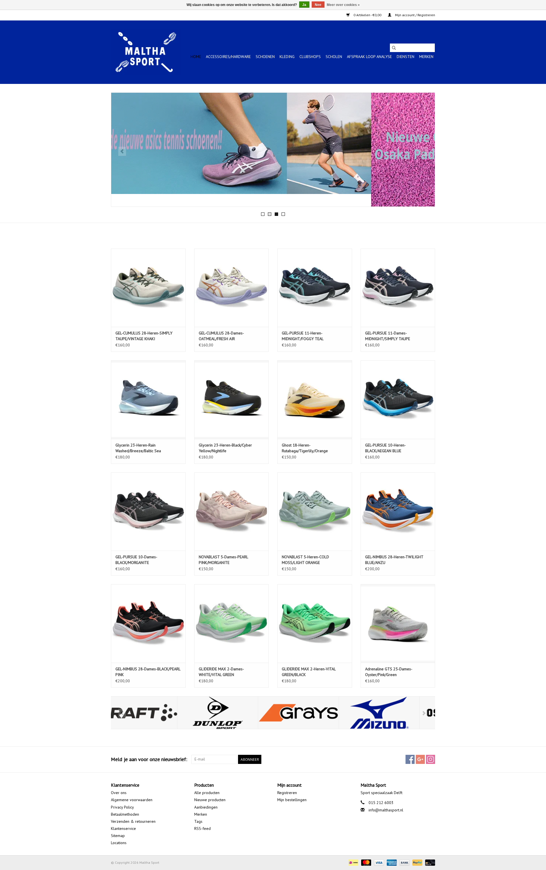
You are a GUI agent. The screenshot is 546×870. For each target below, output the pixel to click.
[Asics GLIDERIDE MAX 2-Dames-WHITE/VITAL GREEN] (231, 623)
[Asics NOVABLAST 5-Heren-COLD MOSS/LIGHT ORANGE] (314, 511)
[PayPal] (416, 862)
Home (196, 56)
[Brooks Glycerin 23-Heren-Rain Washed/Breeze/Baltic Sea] (148, 399)
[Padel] (273, 149)
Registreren (287, 792)
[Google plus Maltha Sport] (420, 759)
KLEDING (287, 56)
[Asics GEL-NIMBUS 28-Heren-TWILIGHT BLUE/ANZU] (398, 511)
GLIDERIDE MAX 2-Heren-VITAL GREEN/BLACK (309, 671)
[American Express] (391, 862)
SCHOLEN (334, 56)
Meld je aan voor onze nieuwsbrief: (149, 759)
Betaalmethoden (125, 814)
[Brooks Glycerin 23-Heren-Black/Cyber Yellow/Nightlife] (231, 399)
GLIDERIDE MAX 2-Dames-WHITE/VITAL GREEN (221, 671)
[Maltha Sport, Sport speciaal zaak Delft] (146, 52)
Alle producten (207, 792)
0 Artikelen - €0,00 (367, 15)
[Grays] (232, 713)
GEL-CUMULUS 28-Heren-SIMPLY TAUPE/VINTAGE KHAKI (143, 335)
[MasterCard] (365, 862)
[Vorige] (122, 151)
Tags (198, 821)
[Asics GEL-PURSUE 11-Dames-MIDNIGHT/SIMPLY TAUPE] (398, 288)
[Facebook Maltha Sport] (410, 759)
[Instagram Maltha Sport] (430, 759)
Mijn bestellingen (292, 799)
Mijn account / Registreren (414, 15)
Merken (426, 56)
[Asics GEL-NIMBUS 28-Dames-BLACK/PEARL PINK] (148, 623)
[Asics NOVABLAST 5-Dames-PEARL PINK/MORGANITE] (231, 511)
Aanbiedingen (206, 807)
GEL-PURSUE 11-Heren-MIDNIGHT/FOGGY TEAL (303, 335)
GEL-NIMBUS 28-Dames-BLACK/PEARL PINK (147, 671)
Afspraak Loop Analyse (369, 56)
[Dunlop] (151, 713)
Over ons (119, 792)
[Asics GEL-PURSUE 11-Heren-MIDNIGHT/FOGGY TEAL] (314, 288)
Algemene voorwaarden (131, 799)
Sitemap (118, 835)
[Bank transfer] (404, 862)
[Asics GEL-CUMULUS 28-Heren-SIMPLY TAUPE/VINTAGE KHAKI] (148, 288)
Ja (304, 5)
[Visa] (378, 862)
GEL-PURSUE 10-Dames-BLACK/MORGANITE (136, 559)
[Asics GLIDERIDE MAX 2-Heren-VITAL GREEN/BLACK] (314, 623)
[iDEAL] (352, 862)
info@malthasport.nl (386, 810)
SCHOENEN (265, 56)
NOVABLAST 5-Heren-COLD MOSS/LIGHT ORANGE (305, 559)
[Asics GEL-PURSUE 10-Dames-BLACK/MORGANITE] (148, 511)
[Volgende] (424, 151)
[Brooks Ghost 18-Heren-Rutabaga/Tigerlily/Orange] (314, 399)
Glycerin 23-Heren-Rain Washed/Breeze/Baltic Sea (138, 448)
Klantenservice (123, 828)
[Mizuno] (313, 713)
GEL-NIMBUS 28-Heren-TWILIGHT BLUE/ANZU (394, 559)
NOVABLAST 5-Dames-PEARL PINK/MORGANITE (223, 559)
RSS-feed (202, 828)
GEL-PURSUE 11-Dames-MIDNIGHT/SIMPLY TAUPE (387, 335)
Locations (119, 842)
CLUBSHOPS (310, 56)
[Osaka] (393, 713)
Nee (318, 5)
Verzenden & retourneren (133, 821)
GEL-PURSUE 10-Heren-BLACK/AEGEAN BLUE (385, 448)
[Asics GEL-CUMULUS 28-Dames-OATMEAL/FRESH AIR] (231, 288)
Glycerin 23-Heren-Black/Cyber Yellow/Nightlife (225, 448)
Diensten (405, 56)
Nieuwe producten (210, 799)
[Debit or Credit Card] (429, 862)
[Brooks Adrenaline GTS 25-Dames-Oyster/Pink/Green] (398, 623)
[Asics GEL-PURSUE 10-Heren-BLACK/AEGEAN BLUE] (398, 399)
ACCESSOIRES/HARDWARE (228, 56)
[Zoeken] (394, 47)
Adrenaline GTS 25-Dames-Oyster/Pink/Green (388, 671)
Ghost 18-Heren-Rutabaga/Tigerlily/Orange (305, 448)
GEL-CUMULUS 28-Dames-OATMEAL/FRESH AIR (221, 335)
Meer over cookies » (343, 5)
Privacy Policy (122, 807)
